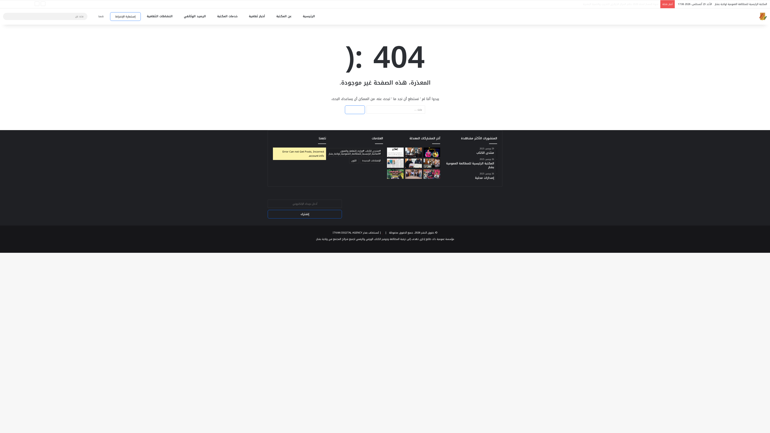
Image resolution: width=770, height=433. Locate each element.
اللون (354, 160)
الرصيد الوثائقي (195, 16)
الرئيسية (309, 16)
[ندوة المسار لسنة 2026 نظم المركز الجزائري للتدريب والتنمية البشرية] (432, 163)
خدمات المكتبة (228, 16)
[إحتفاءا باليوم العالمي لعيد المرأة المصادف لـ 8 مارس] (413, 163)
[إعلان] (395, 152)
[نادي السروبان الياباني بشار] (432, 174)
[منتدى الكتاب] (432, 152)
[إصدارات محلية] (395, 174)
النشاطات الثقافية (160, 16)
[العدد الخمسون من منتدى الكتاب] (395, 163)
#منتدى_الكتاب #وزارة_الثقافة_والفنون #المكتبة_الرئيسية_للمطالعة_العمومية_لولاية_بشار (355, 152)
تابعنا (322, 138)
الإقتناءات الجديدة (371, 160)
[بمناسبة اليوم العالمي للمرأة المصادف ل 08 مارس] (413, 152)
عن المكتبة (284, 16)
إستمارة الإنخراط (125, 16)
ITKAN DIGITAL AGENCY (347, 232)
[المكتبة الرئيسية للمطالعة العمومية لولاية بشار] (763, 16)
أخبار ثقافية (257, 16)
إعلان (655, 4)
